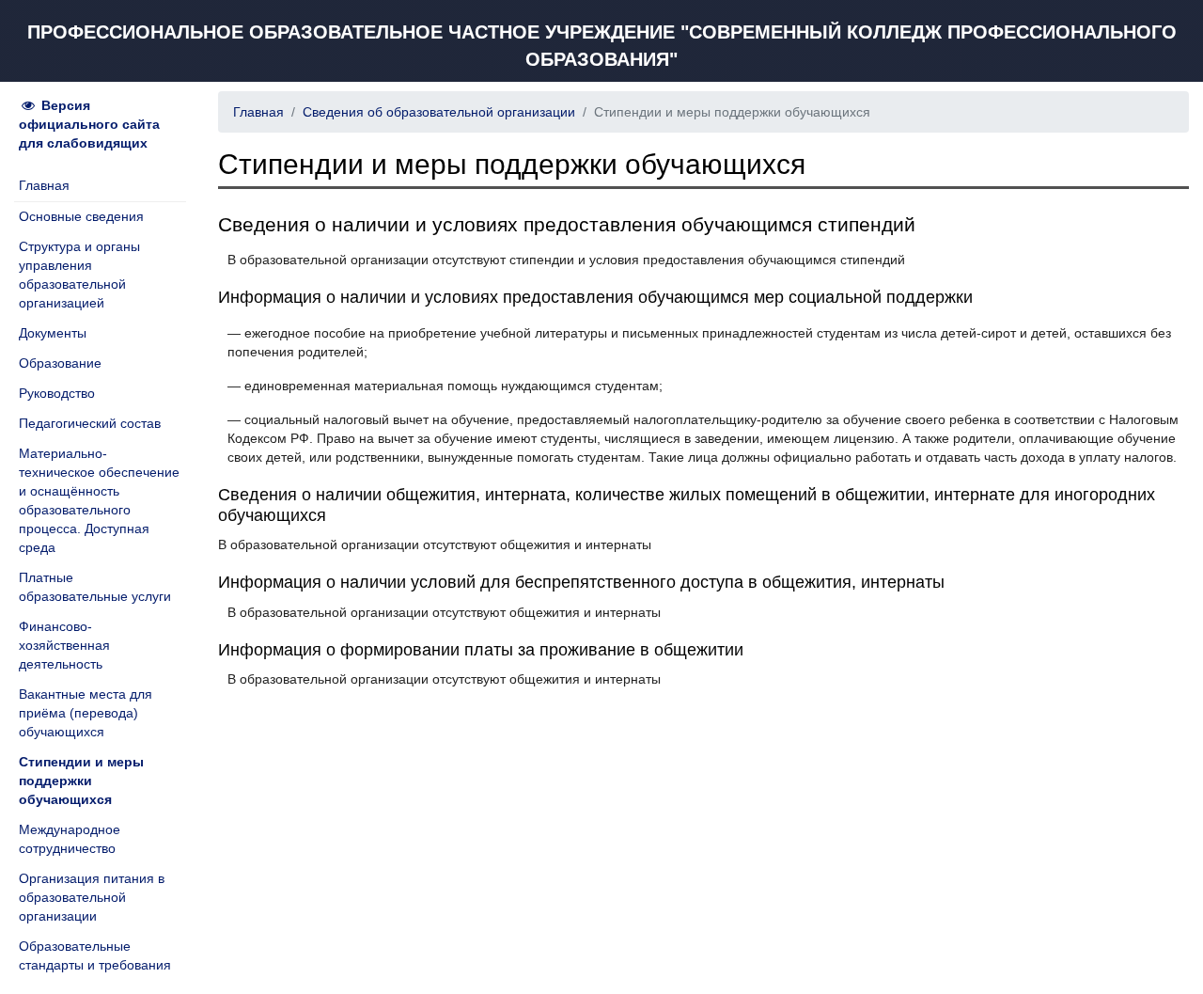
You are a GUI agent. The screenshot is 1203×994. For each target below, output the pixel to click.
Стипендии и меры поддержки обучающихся (81, 780)
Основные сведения (81, 216)
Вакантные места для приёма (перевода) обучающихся (85, 712)
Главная (44, 185)
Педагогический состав (90, 423)
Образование (60, 363)
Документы (52, 332)
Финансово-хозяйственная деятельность (64, 645)
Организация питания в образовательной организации (91, 897)
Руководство (57, 393)
